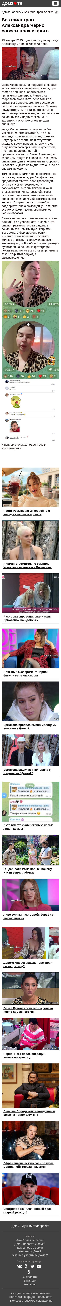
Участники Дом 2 (30, 1251)
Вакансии (29, 1280)
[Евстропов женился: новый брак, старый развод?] (30, 1189)
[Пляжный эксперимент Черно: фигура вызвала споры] (30, 648)
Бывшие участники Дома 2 (30, 1255)
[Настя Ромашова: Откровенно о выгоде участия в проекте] (30, 487)
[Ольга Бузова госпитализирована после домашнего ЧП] (30, 988)
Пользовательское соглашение (31, 1300)
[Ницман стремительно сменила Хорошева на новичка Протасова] (30, 540)
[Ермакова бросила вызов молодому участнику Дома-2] (30, 701)
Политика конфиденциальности (30, 1297)
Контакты (30, 1284)
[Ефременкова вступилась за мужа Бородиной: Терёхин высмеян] (30, 1140)
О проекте (30, 1277)
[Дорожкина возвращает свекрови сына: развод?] (30, 943)
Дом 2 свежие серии (30, 1240)
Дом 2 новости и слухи (29, 1244)
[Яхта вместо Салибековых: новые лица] (30, 802)
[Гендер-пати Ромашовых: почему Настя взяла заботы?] (30, 850)
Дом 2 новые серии (30, 1247)
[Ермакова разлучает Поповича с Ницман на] (30, 750)
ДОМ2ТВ (12, 3)
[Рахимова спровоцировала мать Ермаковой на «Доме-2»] (30, 593)
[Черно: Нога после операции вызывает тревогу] (30, 1034)
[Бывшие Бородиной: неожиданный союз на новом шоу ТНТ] (30, 1085)
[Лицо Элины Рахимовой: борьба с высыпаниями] (30, 895)
